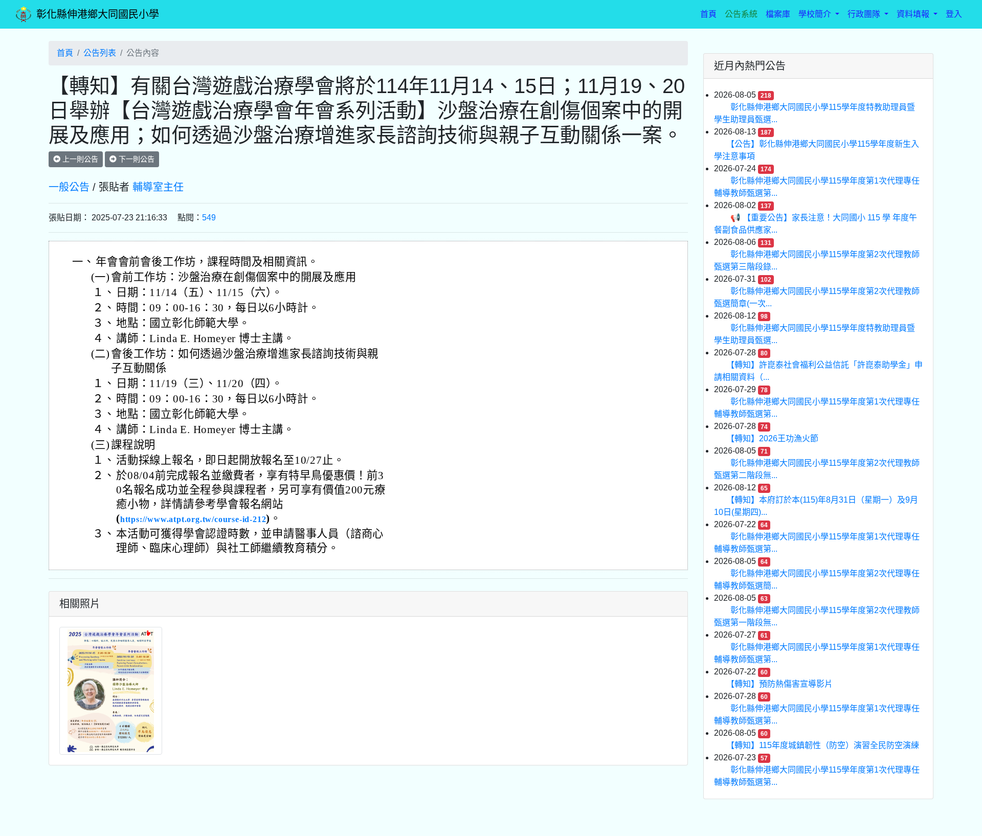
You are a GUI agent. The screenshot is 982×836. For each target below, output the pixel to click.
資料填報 (914, 14)
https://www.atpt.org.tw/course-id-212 (193, 519)
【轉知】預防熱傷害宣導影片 (781, 684)
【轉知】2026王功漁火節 (774, 438)
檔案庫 (778, 14)
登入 (954, 14)
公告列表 (99, 53)
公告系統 (741, 14)
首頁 (710, 13)
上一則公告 (79, 159)
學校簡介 (815, 14)
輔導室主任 (158, 187)
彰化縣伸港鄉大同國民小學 (97, 14)
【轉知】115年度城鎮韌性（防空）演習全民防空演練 (824, 745)
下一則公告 (135, 159)
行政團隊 (864, 14)
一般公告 (69, 187)
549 (209, 217)
